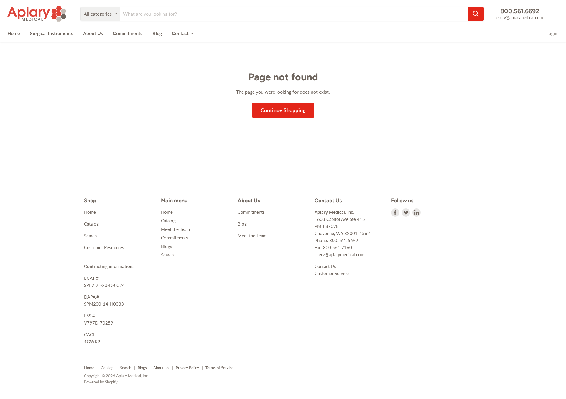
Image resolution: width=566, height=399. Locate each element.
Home (13, 33)
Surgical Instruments (51, 33)
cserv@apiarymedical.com (519, 17)
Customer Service (332, 273)
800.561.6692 (519, 11)
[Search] (476, 14)
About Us (93, 33)
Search (90, 235)
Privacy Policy (187, 367)
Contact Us (325, 266)
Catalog (91, 223)
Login (551, 33)
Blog (157, 33)
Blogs (166, 246)
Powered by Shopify (101, 382)
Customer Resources (104, 247)
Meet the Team (175, 229)
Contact (181, 33)
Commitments (127, 33)
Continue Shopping (283, 110)
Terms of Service (219, 367)
